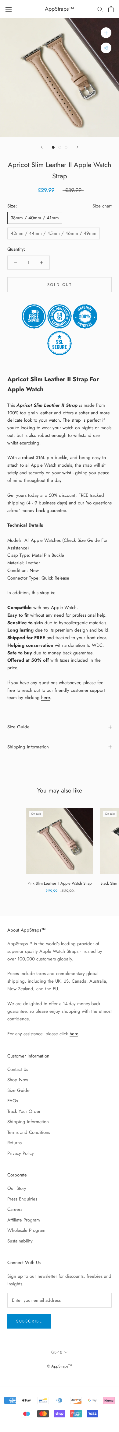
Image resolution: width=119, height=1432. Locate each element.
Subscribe (29, 1321)
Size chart (102, 206)
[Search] (100, 9)
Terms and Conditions (28, 1132)
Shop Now (17, 1079)
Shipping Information (28, 747)
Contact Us (17, 1069)
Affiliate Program (23, 1220)
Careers (14, 1209)
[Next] (77, 147)
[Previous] (42, 147)
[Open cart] (111, 9)
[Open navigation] (8, 9)
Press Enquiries (22, 1199)
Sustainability (20, 1241)
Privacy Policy (20, 1153)
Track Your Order (24, 1111)
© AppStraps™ (59, 1366)
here (45, 697)
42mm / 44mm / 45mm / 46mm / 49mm (53, 233)
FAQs (12, 1100)
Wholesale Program (26, 1230)
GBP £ (56, 1352)
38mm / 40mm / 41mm (35, 217)
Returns (14, 1142)
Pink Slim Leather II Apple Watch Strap (59, 883)
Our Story (16, 1188)
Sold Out (59, 284)
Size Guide (18, 726)
